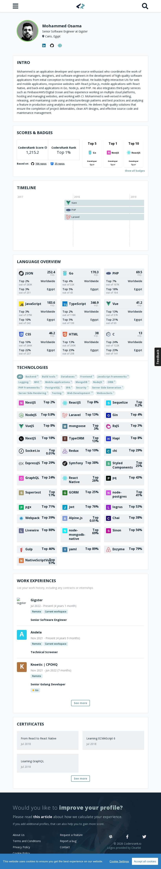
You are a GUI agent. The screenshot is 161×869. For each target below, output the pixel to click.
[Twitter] (144, 837)
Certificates (30, 724)
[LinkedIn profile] (44, 46)
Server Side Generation (107, 387)
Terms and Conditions (27, 841)
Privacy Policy (21, 847)
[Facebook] (127, 837)
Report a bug (68, 841)
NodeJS (98, 382)
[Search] (145, 6)
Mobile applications (58, 382)
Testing (57, 393)
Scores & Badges (35, 132)
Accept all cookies (145, 861)
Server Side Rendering (33, 393)
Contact (65, 847)
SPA (69, 387)
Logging (24, 382)
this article (42, 816)
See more (80, 703)
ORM (111, 382)
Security (82, 387)
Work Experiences (36, 580)
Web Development (80, 393)
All (20, 376)
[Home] (80, 6)
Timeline (26, 187)
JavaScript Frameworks (113, 376)
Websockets (105, 393)
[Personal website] (60, 46)
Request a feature (71, 835)
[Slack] (110, 837)
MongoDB (82, 382)
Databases (68, 376)
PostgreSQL (53, 387)
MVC (37, 382)
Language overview (39, 261)
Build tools (49, 376)
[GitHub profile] (52, 46)
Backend (32, 376)
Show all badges (135, 170)
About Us (19, 835)
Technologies (32, 367)
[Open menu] (16, 6)
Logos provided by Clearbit (124, 848)
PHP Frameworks (29, 387)
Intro (23, 62)
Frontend (87, 376)
